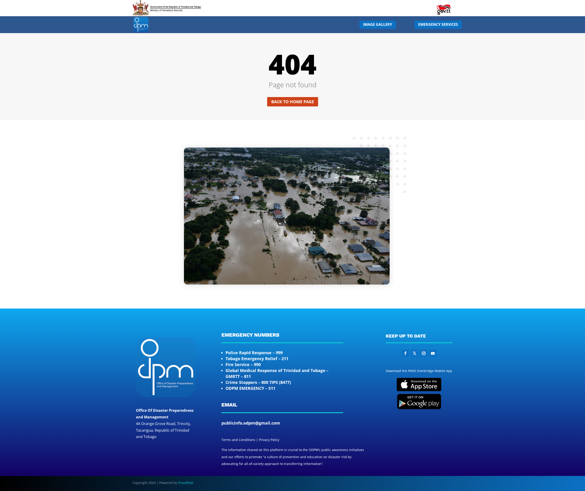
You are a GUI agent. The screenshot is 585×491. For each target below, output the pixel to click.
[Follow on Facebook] (405, 353)
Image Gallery (377, 24)
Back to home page (292, 101)
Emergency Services (438, 24)
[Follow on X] (414, 353)
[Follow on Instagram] (423, 353)
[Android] (419, 408)
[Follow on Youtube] (432, 353)
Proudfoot (185, 482)
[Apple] (419, 390)
